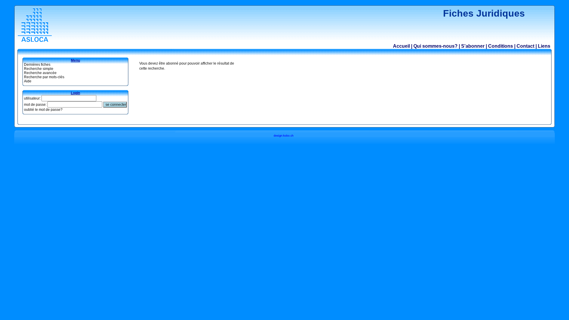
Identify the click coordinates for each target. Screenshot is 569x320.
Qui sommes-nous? (435, 46)
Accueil (401, 46)
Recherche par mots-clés (44, 77)
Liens (544, 46)
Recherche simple (38, 69)
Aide (27, 81)
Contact (525, 46)
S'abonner (473, 46)
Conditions (500, 46)
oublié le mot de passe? (43, 110)
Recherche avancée (40, 73)
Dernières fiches (37, 65)
